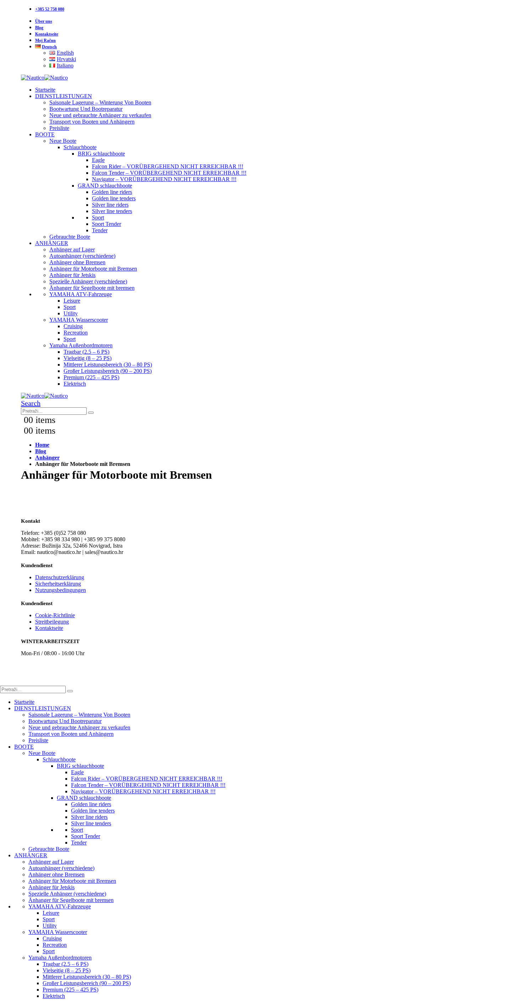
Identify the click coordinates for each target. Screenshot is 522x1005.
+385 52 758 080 (49, 9)
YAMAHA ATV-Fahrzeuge (80, 294)
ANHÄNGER (51, 243)
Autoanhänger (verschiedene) (82, 256)
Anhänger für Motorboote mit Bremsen (93, 269)
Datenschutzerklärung (59, 577)
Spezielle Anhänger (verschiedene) (88, 281)
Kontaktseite (46, 34)
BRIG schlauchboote (101, 154)
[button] (30, 403)
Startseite (45, 90)
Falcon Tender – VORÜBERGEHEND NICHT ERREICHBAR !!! (169, 173)
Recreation (76, 333)
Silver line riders (110, 205)
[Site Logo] (44, 78)
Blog (39, 27)
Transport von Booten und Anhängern (92, 122)
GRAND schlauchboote (105, 186)
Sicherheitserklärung (58, 584)
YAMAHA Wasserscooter (78, 320)
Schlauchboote (80, 147)
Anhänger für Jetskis (72, 275)
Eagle (98, 160)
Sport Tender (106, 224)
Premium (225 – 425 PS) (91, 377)
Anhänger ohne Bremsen (77, 262)
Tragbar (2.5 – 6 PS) (86, 352)
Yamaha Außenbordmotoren (81, 345)
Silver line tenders (112, 211)
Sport (98, 217)
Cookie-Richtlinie (55, 615)
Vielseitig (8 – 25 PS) (88, 358)
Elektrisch (75, 384)
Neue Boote (62, 141)
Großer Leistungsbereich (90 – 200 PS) (108, 371)
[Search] (91, 413)
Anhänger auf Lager (72, 249)
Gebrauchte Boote (69, 237)
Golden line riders (112, 192)
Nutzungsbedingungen (60, 590)
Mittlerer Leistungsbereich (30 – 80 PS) (108, 365)
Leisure (72, 301)
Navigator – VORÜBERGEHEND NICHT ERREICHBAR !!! (164, 179)
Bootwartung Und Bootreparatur (86, 109)
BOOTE (45, 134)
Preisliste (59, 128)
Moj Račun (45, 40)
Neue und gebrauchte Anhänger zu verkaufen (100, 115)
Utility (71, 313)
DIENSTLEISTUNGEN (63, 96)
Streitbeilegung (52, 622)
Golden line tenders (114, 198)
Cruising (73, 326)
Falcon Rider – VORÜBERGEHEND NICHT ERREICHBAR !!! (167, 166)
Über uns (43, 21)
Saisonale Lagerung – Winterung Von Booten (100, 102)
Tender (100, 230)
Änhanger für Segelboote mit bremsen (92, 288)
